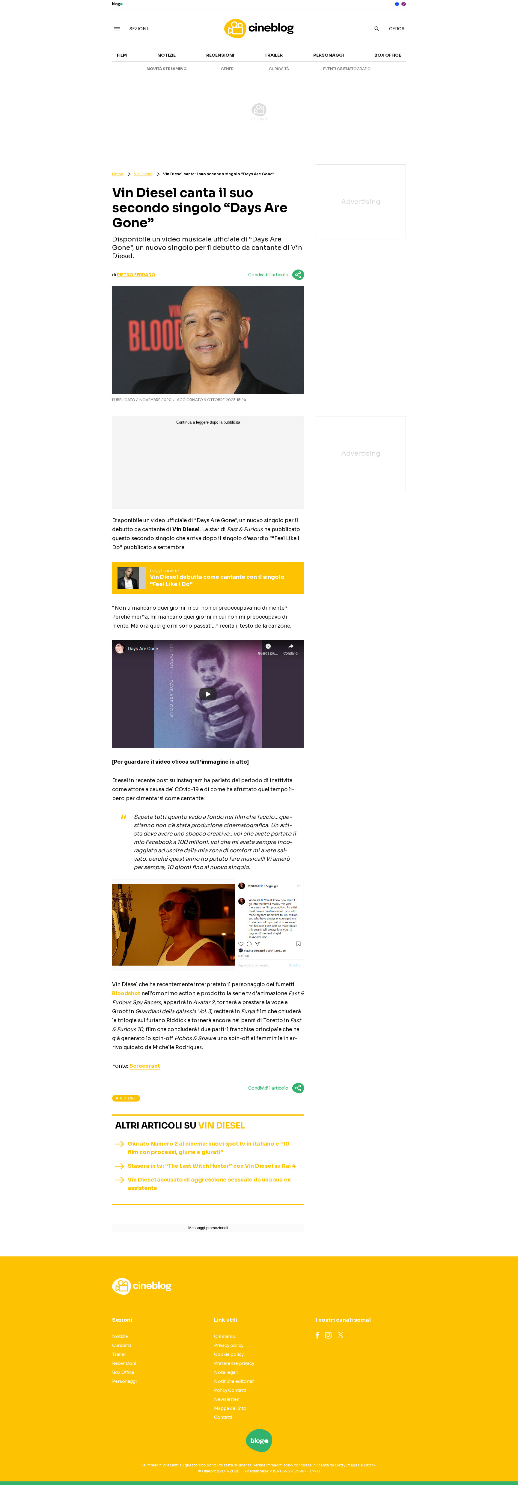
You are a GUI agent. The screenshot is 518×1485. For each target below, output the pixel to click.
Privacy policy (228, 1345)
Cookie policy (229, 1354)
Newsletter (226, 1399)
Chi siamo (224, 1336)
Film (122, 55)
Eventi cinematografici (347, 69)
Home (117, 174)
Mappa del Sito (230, 1408)
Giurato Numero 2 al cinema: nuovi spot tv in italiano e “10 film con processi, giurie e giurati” (209, 1147)
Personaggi (328, 55)
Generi (227, 69)
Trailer (445, 58)
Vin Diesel (143, 174)
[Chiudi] (504, 17)
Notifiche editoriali (234, 1381)
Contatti (223, 1417)
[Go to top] (447, 1465)
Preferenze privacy (234, 1363)
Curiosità (279, 69)
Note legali (226, 1372)
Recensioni (220, 55)
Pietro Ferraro (136, 274)
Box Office (449, 69)
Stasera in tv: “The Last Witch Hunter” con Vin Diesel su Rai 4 (212, 1166)
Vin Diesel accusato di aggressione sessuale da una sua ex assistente (209, 1183)
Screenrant (145, 1066)
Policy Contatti (230, 1390)
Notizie (166, 55)
